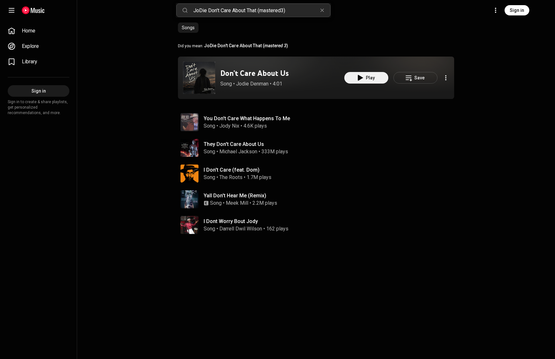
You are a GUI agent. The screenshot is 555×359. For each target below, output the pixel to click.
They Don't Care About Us (234, 144)
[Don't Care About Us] (199, 78)
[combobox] (261, 10)
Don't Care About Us (254, 73)
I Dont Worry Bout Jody (231, 221)
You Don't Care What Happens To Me (247, 118)
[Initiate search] (185, 10)
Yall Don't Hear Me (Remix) (235, 196)
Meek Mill (237, 203)
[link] (39, 31)
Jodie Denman (252, 84)
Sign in (517, 10)
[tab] (188, 27)
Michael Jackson (238, 151)
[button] (199, 78)
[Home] (33, 10)
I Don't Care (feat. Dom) (232, 170)
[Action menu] (446, 78)
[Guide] (11, 10)
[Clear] (322, 10)
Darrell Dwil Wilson (240, 229)
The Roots (230, 177)
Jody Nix (229, 126)
